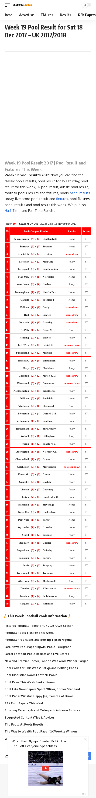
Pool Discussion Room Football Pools (31, 675)
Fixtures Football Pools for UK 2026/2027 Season (39, 625)
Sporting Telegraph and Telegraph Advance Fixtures (42, 710)
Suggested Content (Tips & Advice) (29, 717)
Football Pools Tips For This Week (29, 632)
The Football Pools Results (24, 724)
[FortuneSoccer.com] (22, 5)
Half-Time (13, 210)
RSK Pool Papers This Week (24, 703)
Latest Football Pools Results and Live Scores (37, 654)
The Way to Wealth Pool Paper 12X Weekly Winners (41, 731)
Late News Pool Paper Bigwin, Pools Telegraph (38, 647)
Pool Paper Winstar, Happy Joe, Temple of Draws (39, 696)
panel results (80, 193)
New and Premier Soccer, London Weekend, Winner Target (46, 661)
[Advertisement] (48, 104)
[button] (9, 5)
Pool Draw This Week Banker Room (30, 682)
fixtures (62, 199)
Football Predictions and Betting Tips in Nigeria (38, 639)
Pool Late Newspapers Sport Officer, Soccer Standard (42, 689)
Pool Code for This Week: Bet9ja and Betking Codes (41, 668)
